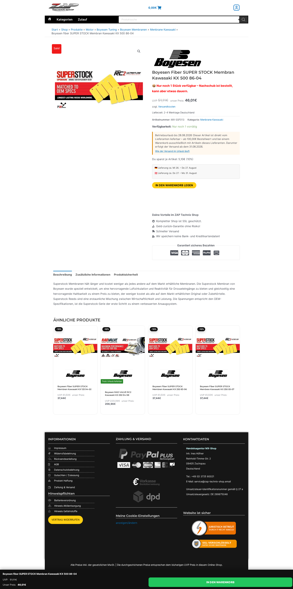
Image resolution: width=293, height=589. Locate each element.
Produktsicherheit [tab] (126, 274)
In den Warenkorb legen (174, 185)
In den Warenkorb (220, 582)
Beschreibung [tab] (62, 274)
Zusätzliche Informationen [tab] (92, 274)
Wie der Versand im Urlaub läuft (172, 151)
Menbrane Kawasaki (211, 119)
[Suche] (243, 19)
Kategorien (65, 19)
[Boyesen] (177, 58)
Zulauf (82, 19)
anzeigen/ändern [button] (126, 522)
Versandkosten (166, 106)
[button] (139, 51)
